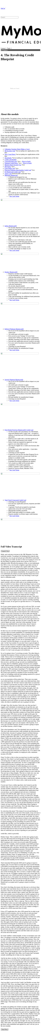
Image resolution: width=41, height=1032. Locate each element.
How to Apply (26, 161)
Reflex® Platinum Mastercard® (14, 329)
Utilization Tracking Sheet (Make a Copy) (17, 149)
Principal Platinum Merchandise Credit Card (18, 170)
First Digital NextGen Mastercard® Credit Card (19, 430)
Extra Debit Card (10, 168)
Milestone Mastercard (11, 175)
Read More (5, 1029)
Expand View (5, 551)
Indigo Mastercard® (11, 226)
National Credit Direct (11, 163)
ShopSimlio (8, 158)
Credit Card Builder (10, 159)
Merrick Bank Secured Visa (13, 165)
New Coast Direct (10, 154)
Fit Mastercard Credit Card (13, 172)
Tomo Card (8, 173)
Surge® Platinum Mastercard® (14, 379)
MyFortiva (8, 166)
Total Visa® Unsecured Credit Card (15, 500)
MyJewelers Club (10, 151)
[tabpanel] (20, 547)
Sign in (3, 8)
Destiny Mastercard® (11, 272)
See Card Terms (14, 196)
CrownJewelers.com (11, 161)
